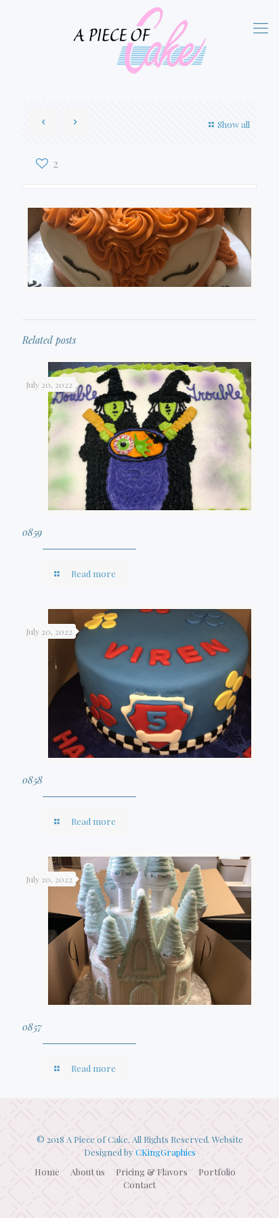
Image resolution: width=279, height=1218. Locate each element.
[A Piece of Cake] (139, 40)
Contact (139, 1184)
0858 (32, 779)
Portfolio (217, 1171)
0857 (32, 1026)
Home (47, 1171)
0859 (32, 532)
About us (87, 1171)
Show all (233, 124)
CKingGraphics (165, 1152)
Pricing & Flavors (152, 1171)
